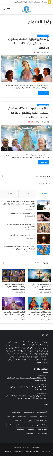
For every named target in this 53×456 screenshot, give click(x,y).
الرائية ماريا (43, 416)
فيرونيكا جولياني (8, 452)
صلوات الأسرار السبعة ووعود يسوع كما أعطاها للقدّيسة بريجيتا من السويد (14, 287)
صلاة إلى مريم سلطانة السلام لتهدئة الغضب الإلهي (21, 225)
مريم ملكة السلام (41, 433)
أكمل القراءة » (43, 93)
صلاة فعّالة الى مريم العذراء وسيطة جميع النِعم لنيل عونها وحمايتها (39, 314)
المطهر (30, 421)
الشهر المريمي (11, 416)
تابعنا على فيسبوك (45, 184)
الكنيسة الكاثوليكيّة (41, 421)
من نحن (47, 452)
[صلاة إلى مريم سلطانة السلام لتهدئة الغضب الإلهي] (43, 228)
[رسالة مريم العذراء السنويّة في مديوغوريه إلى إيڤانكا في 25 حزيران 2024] (43, 250)
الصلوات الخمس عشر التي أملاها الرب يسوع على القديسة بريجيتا (41, 287)
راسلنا (42, 452)
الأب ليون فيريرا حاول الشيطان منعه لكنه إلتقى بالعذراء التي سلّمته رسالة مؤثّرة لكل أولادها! (19, 204)
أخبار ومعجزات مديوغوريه (43, 35)
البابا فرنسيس (16, 412)
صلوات (10, 425)
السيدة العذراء (22, 416)
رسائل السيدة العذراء (19, 421)
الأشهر (27, 194)
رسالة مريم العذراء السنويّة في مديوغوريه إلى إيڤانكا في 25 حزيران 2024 (19, 247)
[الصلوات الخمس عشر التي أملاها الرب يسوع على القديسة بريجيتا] (39, 275)
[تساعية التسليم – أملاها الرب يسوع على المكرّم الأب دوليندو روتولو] (13, 303)
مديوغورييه (30, 429)
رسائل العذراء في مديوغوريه (38, 425)
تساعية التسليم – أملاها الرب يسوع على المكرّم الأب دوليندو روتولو (13, 314)
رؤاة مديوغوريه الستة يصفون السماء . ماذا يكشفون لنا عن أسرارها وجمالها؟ (28, 113)
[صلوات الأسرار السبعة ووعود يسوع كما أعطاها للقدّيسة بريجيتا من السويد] (13, 275)
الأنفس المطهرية (29, 412)
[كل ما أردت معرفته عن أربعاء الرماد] (43, 216)
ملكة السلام (29, 433)
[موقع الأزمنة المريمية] (26, 9)
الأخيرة (44, 194)
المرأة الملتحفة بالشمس (31, 452)
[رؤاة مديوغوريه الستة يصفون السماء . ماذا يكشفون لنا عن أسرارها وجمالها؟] (26, 138)
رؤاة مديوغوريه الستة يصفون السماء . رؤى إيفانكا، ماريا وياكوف (28, 43)
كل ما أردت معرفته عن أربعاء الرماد (22, 213)
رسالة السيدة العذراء (21, 425)
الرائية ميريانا (33, 416)
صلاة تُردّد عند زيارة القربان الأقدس (36, 4)
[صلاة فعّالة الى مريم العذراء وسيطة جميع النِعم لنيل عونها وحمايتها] (39, 303)
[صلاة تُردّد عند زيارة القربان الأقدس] (43, 239)
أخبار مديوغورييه (42, 412)
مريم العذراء (20, 429)
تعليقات (9, 194)
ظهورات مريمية (42, 429)
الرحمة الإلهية (19, 452)
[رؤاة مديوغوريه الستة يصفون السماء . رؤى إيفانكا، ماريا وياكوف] (26, 68)
